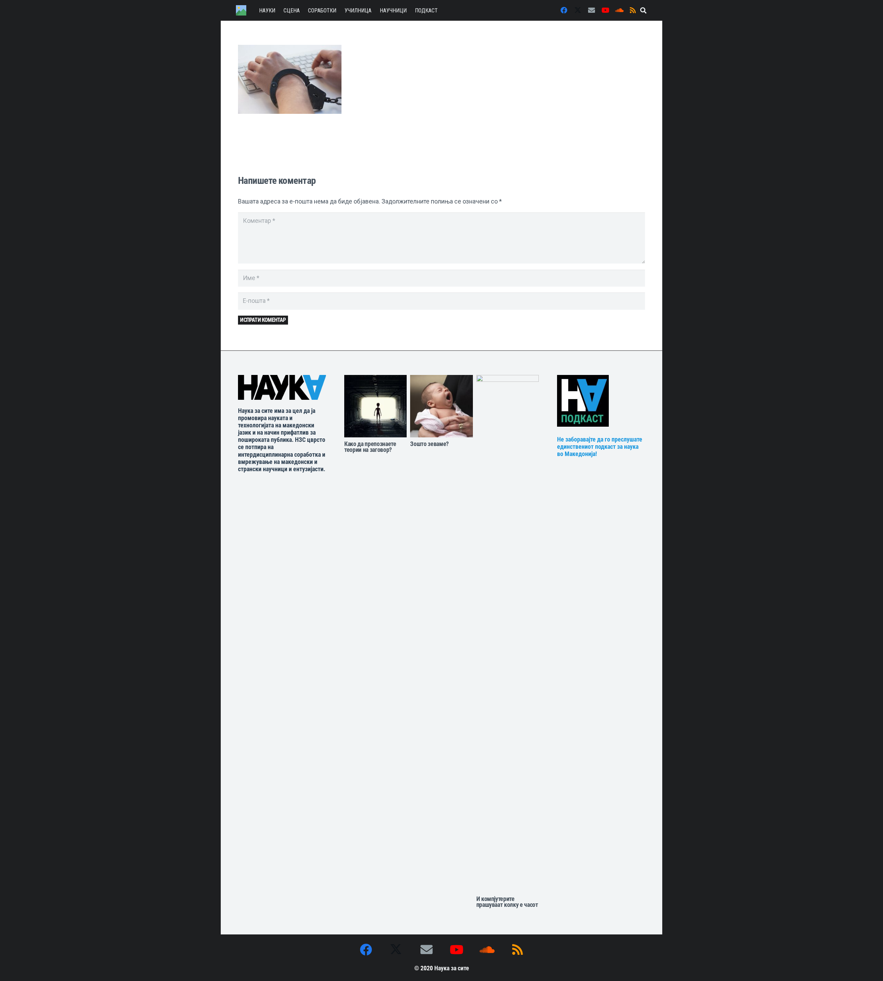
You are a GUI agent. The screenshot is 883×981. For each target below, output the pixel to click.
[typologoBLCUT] (282, 387)
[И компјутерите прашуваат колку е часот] (507, 633)
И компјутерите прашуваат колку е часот (507, 902)
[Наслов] (241, 10)
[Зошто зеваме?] (441, 406)
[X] (578, 10)
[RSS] (633, 10)
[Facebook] (564, 10)
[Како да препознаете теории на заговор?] (375, 406)
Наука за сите (451, 968)
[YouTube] (605, 10)
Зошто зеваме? (429, 443)
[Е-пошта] (591, 10)
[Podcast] (606, 401)
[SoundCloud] (619, 10)
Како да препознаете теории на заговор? (370, 447)
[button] (643, 10)
